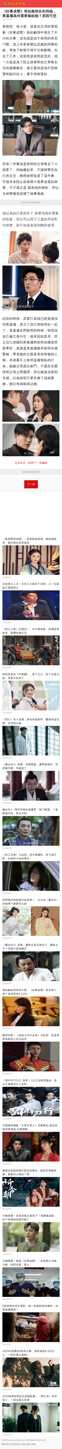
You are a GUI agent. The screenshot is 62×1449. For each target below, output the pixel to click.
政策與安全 (16, 1444)
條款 (24, 1444)
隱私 (28, 1444)
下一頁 (31, 484)
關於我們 (6, 1444)
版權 (33, 1444)
